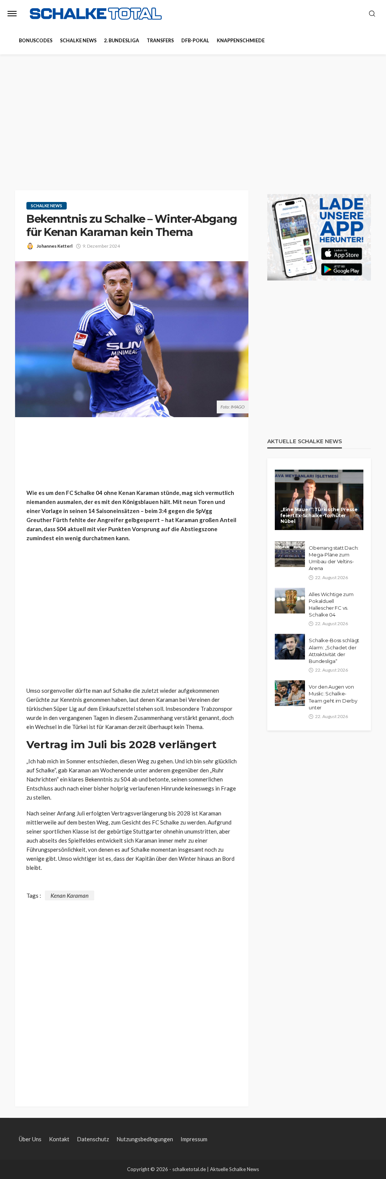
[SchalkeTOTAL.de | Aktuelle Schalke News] (96, 14)
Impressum (194, 1139)
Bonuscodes (35, 40)
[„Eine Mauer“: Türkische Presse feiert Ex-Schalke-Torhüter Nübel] (319, 500)
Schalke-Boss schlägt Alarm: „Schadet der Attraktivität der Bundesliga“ (334, 650)
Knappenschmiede (241, 40)
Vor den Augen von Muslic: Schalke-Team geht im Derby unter (333, 697)
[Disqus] (131, 994)
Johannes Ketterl (54, 246)
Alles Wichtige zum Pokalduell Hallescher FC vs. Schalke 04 (331, 604)
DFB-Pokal (195, 40)
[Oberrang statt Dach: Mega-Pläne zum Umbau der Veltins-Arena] (290, 554)
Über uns (30, 1139)
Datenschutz (93, 1139)
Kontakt (59, 1139)
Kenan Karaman (70, 895)
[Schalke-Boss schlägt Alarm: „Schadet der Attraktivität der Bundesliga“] (290, 647)
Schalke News (78, 40)
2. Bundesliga (121, 40)
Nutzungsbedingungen (144, 1139)
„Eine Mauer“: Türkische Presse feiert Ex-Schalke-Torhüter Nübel (319, 515)
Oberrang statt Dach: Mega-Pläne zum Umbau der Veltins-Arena (333, 558)
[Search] (372, 14)
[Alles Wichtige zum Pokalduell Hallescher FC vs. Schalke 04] (290, 600)
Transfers (160, 40)
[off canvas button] (12, 13)
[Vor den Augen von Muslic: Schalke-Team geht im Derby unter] (290, 693)
